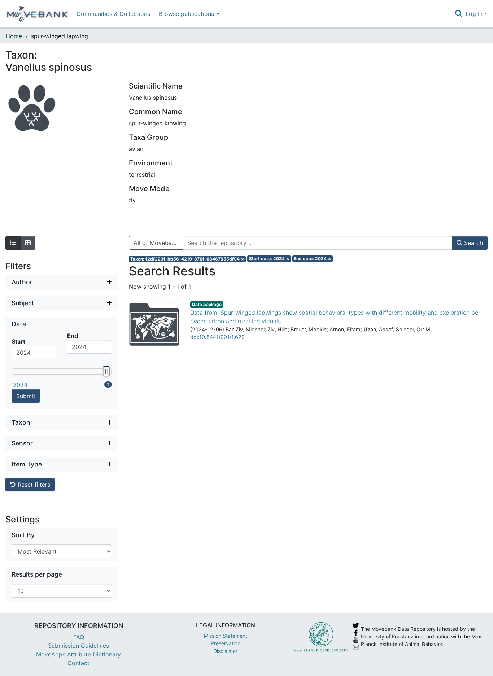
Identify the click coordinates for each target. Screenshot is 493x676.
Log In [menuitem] (474, 13)
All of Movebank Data (158, 242)
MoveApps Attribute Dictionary (78, 654)
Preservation (225, 643)
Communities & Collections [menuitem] (113, 13)
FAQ (78, 637)
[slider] (105, 371)
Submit (25, 396)
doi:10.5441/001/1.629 (217, 337)
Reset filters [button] (33, 484)
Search (472, 242)
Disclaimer (225, 651)
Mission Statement (225, 636)
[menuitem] (188, 13)
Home (14, 36)
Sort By (23, 535)
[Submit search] (458, 13)
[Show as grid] (27, 243)
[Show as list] (13, 243)
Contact (78, 663)
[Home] (37, 14)
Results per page (37, 574)
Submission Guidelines (78, 645)
